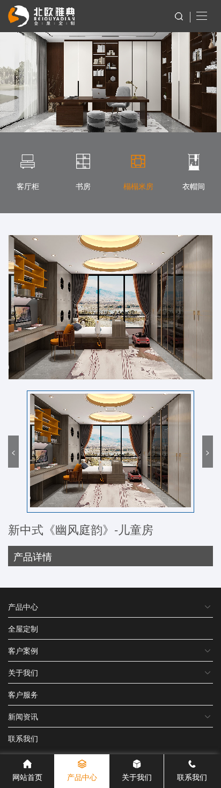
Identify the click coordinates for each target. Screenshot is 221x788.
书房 (83, 186)
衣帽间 (193, 186)
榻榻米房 (138, 186)
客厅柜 (28, 186)
